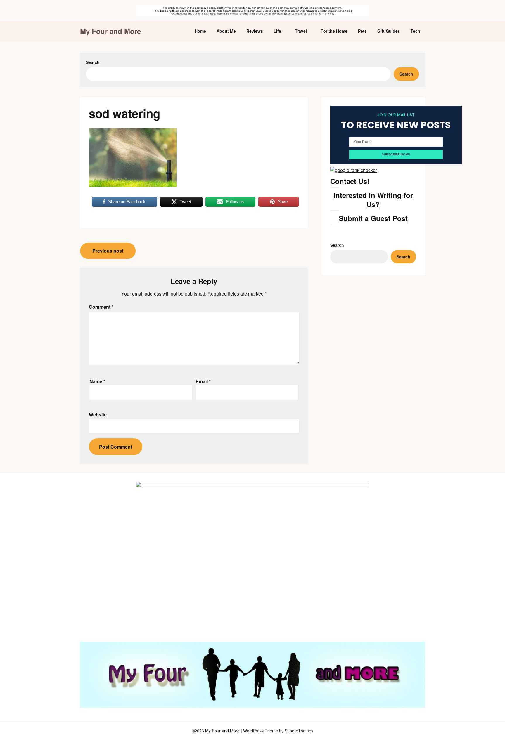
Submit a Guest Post (373, 218)
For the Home (334, 31)
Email (203, 381)
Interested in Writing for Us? (373, 199)
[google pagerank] (353, 170)
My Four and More (110, 31)
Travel (301, 31)
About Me (226, 31)
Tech (415, 31)
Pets (362, 31)
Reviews (254, 31)
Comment (101, 306)
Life (277, 31)
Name (97, 381)
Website (98, 414)
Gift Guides (388, 31)
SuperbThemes (299, 731)
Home (200, 31)
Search (93, 62)
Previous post (107, 250)
